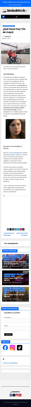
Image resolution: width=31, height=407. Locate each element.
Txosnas (13, 257)
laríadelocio (8, 36)
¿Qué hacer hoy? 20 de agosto (14, 295)
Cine (23, 288)
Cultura (6, 288)
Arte (17, 286)
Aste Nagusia (7, 257)
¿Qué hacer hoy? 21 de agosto (13, 279)
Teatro (12, 259)
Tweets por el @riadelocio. (10, 363)
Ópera (13, 286)
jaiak (18, 274)
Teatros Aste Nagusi (9, 290)
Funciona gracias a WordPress (11, 402)
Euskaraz (22, 286)
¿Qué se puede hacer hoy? (9, 274)
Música (18, 257)
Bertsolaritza (7, 286)
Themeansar (15, 404)
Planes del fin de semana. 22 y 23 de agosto (15, 263)
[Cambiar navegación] (16, 17)
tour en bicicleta (14, 152)
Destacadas (7, 259)
